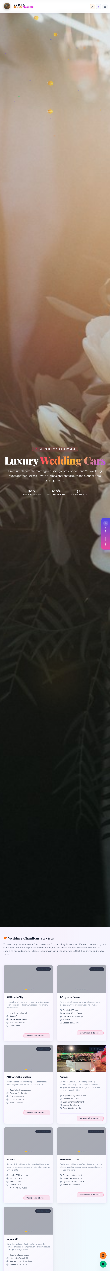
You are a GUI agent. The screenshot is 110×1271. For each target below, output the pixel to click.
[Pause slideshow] (49, 969)
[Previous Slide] (7, 979)
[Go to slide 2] (28, 989)
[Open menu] (105, 6)
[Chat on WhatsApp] (103, 1264)
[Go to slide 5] (84, 989)
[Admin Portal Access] (92, 6)
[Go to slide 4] (31, 989)
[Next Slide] (49, 979)
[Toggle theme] (98, 6)
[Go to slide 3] (80, 989)
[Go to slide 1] (26, 989)
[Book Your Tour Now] (103, 1255)
